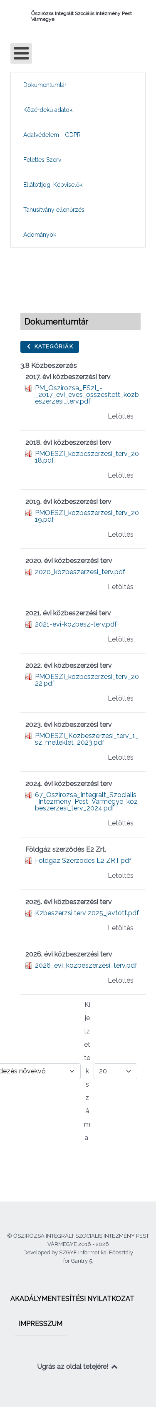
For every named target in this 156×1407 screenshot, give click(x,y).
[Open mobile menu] (21, 53)
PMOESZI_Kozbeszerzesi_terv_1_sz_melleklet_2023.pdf (87, 739)
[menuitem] (45, 84)
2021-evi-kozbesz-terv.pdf (76, 624)
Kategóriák (53, 346)
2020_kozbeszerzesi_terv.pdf (80, 572)
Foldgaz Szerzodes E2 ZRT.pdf (83, 861)
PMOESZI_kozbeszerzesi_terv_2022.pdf (87, 680)
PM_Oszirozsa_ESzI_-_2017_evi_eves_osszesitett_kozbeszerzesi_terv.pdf (87, 394)
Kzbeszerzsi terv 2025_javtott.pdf (87, 913)
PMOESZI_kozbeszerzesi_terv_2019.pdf (87, 516)
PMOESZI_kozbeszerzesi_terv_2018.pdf (87, 457)
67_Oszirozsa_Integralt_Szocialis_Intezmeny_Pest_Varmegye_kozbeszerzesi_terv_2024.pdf (86, 801)
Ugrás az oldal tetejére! (73, 1366)
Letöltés (121, 416)
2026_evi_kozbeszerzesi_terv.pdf (86, 965)
